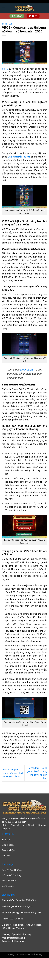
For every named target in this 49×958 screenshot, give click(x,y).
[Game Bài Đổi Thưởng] (24, 8)
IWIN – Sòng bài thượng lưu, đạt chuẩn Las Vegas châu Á (13, 773)
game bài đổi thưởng (23, 818)
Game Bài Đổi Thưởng (19, 156)
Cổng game (7, 24)
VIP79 (5, 68)
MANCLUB (26, 369)
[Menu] (3, 8)
